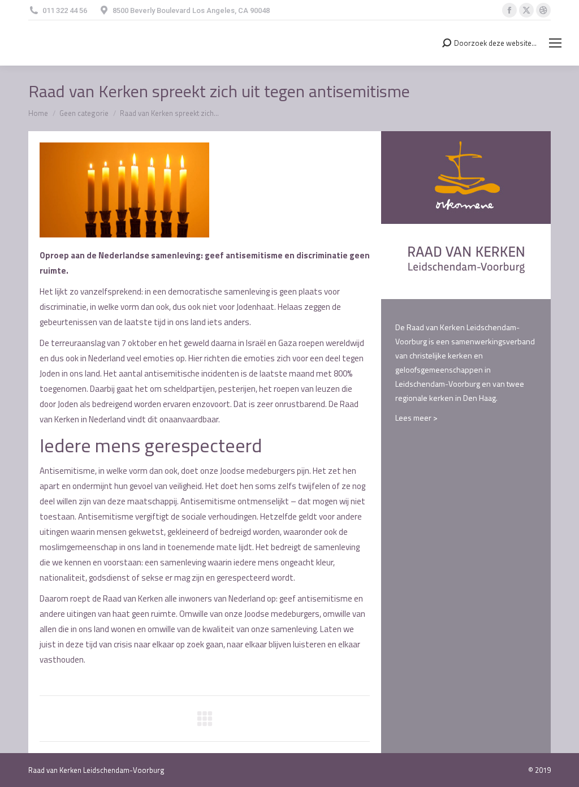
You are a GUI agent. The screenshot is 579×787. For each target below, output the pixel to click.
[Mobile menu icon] (555, 43)
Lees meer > (416, 417)
